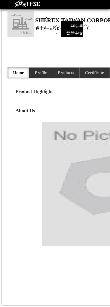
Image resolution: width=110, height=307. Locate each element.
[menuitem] (18, 73)
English (76, 25)
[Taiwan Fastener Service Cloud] (22, 6)
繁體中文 (74, 33)
